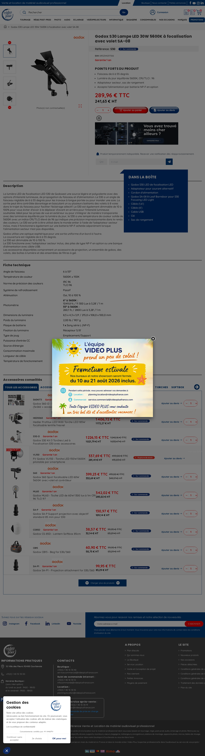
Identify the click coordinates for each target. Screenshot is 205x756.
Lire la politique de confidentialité (20, 727)
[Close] (153, 339)
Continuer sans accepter (14, 738)
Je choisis (37, 738)
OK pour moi (59, 738)
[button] (7, 750)
